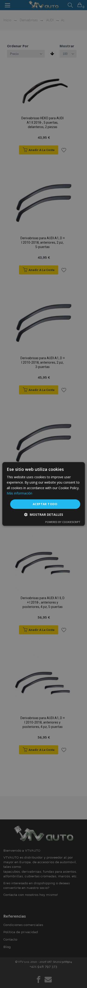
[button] (43, 515)
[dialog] (43, 494)
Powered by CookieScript (62, 522)
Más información (19, 493)
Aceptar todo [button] (45, 504)
